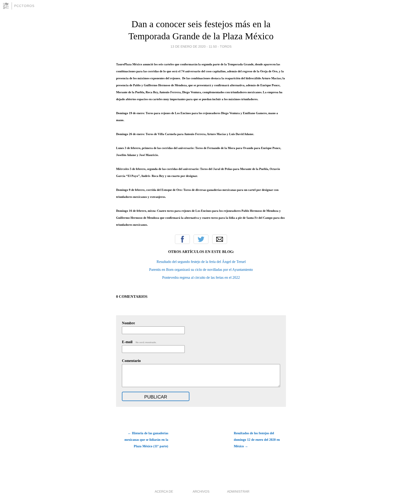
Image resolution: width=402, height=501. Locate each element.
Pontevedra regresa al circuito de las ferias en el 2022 (201, 277)
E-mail (139, 342)
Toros (225, 46)
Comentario (131, 361)
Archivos (201, 491)
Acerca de (164, 491)
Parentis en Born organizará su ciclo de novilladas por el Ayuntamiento (201, 270)
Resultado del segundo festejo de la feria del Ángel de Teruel (201, 262)
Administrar (238, 491)
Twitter (201, 239)
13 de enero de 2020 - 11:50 (194, 46)
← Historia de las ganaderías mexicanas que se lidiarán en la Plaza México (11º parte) (146, 439)
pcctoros (24, 6)
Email (219, 239)
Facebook (182, 239)
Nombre (128, 323)
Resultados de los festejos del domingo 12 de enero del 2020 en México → (257, 439)
